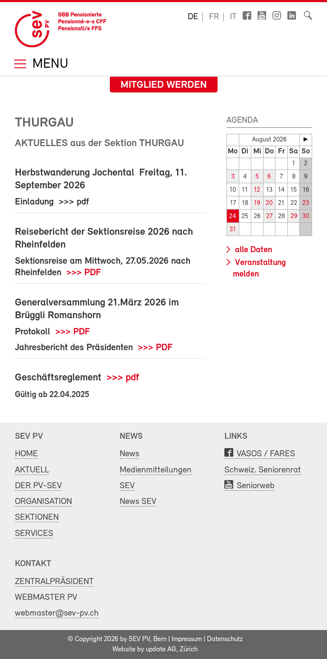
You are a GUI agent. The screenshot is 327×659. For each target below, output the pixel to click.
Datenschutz (225, 639)
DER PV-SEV (38, 485)
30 (305, 216)
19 (257, 203)
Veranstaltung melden (259, 269)
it (233, 17)
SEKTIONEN (37, 517)
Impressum (187, 639)
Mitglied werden (163, 85)
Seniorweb (256, 485)
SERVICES (34, 533)
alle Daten (252, 250)
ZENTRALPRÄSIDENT (54, 581)
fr (214, 17)
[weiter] (306, 139)
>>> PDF (83, 273)
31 (232, 230)
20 (269, 203)
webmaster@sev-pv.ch (57, 613)
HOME (26, 453)
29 (293, 216)
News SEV (138, 501)
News (129, 453)
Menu (48, 64)
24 (232, 216)
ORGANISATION (43, 501)
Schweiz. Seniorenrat (262, 470)
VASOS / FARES (266, 453)
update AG (161, 649)
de (193, 17)
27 (269, 216)
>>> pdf (122, 378)
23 (305, 203)
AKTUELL (32, 470)
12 (257, 190)
